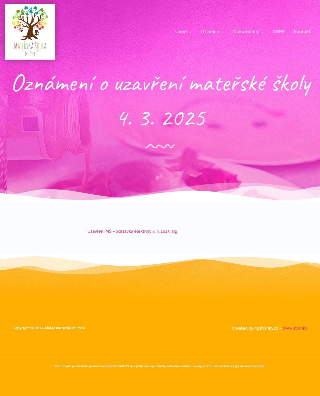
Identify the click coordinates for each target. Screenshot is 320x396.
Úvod (181, 31)
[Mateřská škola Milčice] (30, 31)
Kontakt (302, 31)
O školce (210, 31)
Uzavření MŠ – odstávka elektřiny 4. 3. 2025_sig (132, 231)
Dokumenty (245, 31)
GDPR (278, 31)
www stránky (295, 328)
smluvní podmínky (220, 366)
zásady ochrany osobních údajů (179, 366)
